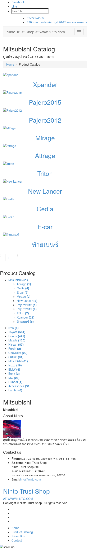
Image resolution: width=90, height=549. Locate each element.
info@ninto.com (30, 479)
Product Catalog (22, 532)
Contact (17, 540)
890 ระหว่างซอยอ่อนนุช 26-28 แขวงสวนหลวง (57, 22)
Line (14, 6)
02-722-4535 (35, 18)
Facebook (18, 2)
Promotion (18, 536)
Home (10, 64)
